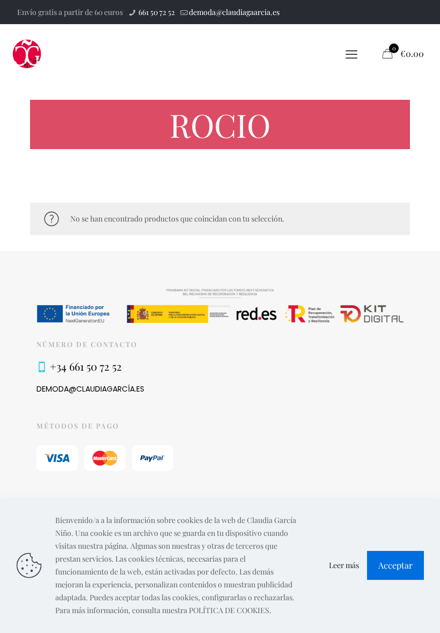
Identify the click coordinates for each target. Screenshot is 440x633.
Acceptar (395, 565)
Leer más (344, 565)
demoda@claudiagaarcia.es (234, 12)
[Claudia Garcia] (27, 53)
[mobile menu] (351, 54)
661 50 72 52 (156, 12)
